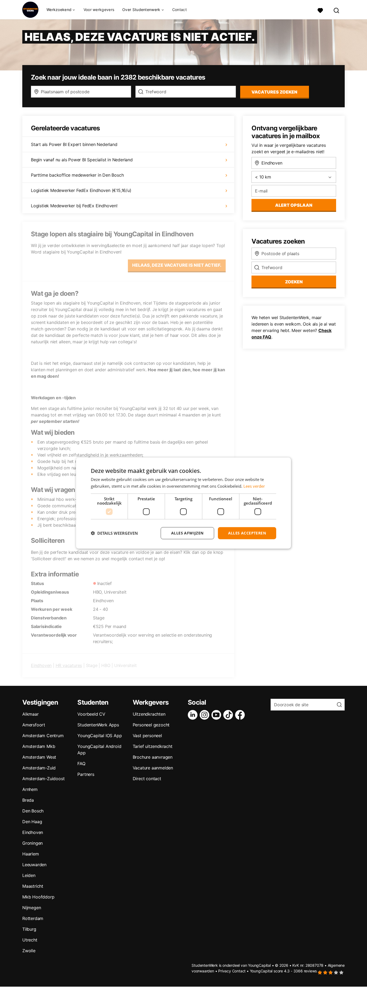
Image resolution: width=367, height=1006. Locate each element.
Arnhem (30, 789)
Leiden (28, 875)
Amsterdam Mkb (38, 746)
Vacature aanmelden (153, 767)
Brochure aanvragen (152, 757)
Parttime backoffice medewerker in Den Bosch (77, 175)
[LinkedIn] (194, 715)
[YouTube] (217, 715)
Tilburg (29, 929)
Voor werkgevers (99, 9)
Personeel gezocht (151, 724)
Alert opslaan (293, 205)
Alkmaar (30, 714)
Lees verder (254, 486)
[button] (114, 533)
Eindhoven (41, 665)
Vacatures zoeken (274, 92)
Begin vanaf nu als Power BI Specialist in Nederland (82, 159)
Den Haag (32, 821)
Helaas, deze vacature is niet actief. (176, 265)
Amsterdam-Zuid (39, 767)
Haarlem (30, 854)
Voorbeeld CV (91, 714)
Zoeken (294, 281)
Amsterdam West (39, 757)
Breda (28, 800)
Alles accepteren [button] (247, 533)
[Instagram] (205, 715)
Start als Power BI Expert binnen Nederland (74, 144)
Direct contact (147, 778)
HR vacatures (69, 665)
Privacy (224, 971)
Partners (85, 774)
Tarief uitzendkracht (152, 746)
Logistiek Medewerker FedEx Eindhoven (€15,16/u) (81, 190)
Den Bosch (33, 811)
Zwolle (28, 950)
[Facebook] (241, 715)
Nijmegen (31, 907)
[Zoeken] (337, 9)
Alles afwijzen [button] (187, 533)
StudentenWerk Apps (98, 724)
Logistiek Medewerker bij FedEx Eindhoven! (74, 205)
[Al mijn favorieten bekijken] (320, 9)
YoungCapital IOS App (99, 735)
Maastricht (32, 886)
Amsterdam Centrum (43, 735)
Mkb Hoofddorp (38, 897)
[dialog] (183, 503)
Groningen (32, 843)
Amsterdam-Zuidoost (43, 778)
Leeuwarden (34, 864)
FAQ (81, 763)
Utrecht (29, 940)
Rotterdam (32, 918)
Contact (179, 9)
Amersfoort (33, 724)
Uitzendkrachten (149, 714)
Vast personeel (147, 735)
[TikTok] (229, 715)
